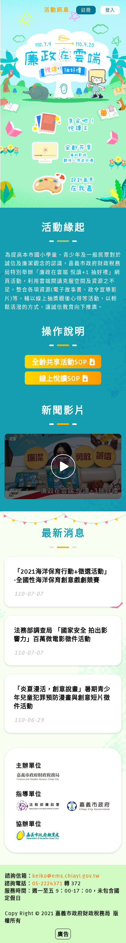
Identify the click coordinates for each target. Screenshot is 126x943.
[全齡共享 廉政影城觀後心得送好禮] (62, 156)
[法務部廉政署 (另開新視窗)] (38, 805)
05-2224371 (47, 884)
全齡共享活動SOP (59, 362)
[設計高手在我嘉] (62, 188)
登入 (110, 10)
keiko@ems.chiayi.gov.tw (66, 876)
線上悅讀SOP (59, 379)
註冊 (86, 10)
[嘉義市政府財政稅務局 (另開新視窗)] (38, 776)
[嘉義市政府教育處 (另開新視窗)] (38, 835)
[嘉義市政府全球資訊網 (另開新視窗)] (88, 806)
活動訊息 (57, 10)
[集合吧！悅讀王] (62, 127)
